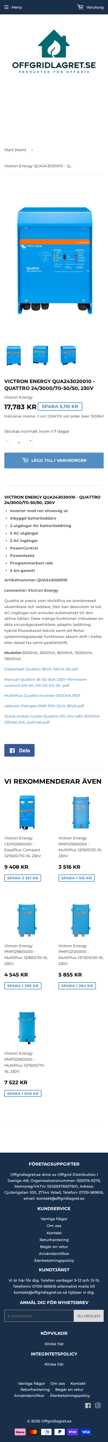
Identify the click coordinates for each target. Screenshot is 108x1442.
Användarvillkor (54, 1253)
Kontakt (54, 1232)
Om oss (54, 1225)
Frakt (42, 416)
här (60, 1343)
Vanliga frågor (54, 1218)
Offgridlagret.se (56, 1421)
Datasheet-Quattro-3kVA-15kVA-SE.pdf (41, 669)
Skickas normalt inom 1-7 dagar (36, 431)
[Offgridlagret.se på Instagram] (98, 1406)
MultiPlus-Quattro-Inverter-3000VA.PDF (42, 695)
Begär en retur (54, 1246)
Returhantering (54, 1239)
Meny (17, 7)
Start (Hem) (15, 149)
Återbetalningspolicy (54, 1260)
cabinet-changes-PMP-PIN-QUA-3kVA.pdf (44, 705)
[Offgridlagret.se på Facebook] (88, 1406)
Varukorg (94, 7)
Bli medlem (88, 1316)
